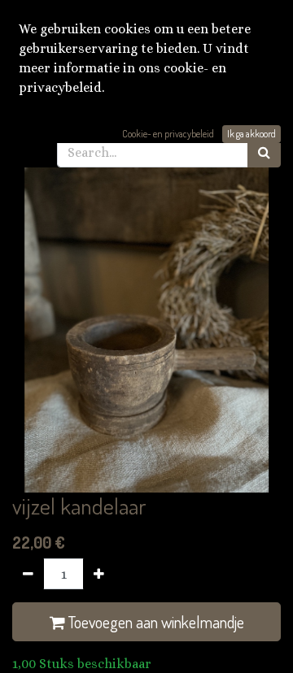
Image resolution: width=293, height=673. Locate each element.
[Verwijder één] (28, 573)
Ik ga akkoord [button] (251, 134)
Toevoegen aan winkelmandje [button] (154, 621)
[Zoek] (264, 152)
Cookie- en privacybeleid (168, 134)
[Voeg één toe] (99, 573)
